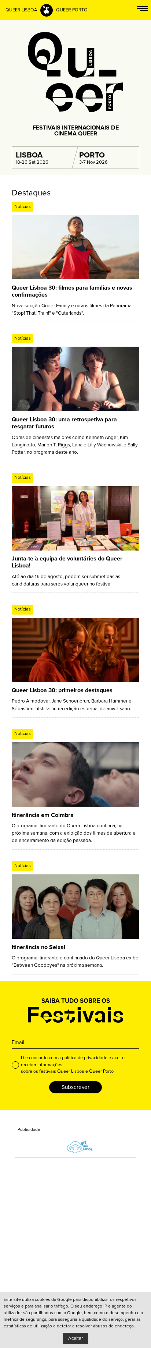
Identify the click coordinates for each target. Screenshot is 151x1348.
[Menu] (142, 10)
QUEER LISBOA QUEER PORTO (46, 10)
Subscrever (75, 1087)
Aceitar (75, 1338)
